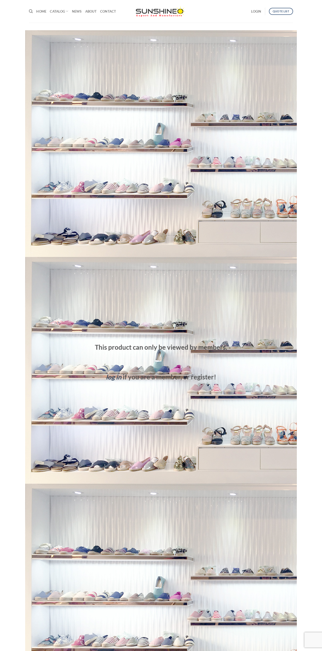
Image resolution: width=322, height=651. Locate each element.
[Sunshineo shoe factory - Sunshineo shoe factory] (161, 11)
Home (41, 11)
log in (114, 377)
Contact (108, 11)
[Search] (31, 11)
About (91, 11)
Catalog (57, 11)
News (77, 11)
